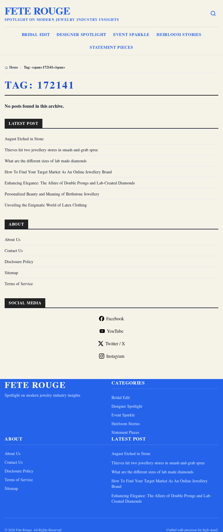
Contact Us (14, 250)
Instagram (115, 356)
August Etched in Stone (24, 138)
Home (13, 67)
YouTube (115, 331)
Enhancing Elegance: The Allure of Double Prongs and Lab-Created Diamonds (70, 183)
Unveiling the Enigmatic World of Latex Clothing (46, 205)
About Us (12, 239)
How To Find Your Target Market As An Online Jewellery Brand (58, 172)
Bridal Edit (36, 34)
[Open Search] (213, 13)
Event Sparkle (131, 34)
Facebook (115, 318)
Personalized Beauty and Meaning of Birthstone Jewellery (52, 194)
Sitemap (11, 272)
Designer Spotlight (81, 34)
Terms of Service (19, 283)
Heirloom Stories (179, 34)
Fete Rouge (37, 10)
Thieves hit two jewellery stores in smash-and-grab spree (51, 149)
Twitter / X (115, 343)
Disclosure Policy (19, 261)
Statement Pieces (111, 47)
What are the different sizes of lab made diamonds (46, 160)
